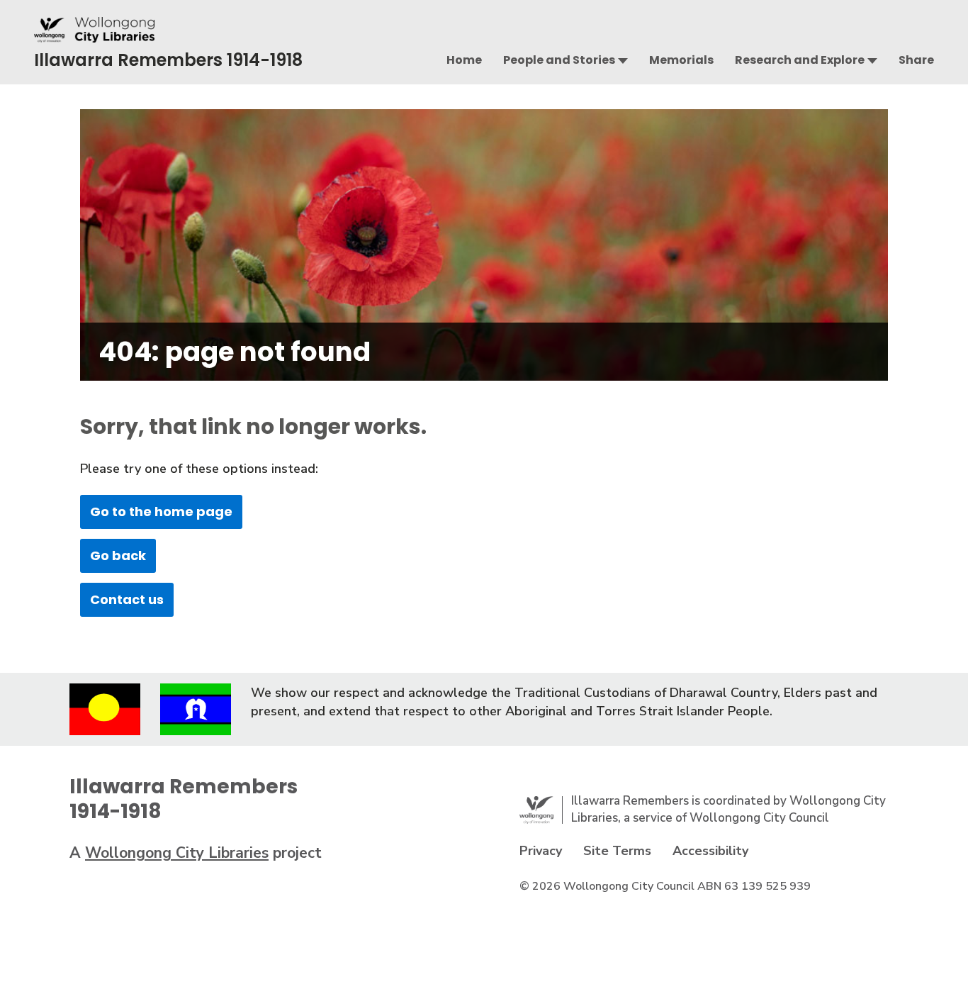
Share (916, 60)
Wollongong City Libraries (177, 853)
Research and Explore (800, 60)
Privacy (540, 850)
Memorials (681, 60)
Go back (118, 555)
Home (464, 60)
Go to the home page (161, 511)
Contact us (127, 599)
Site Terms (617, 850)
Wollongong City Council (759, 818)
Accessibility (710, 850)
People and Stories (559, 60)
